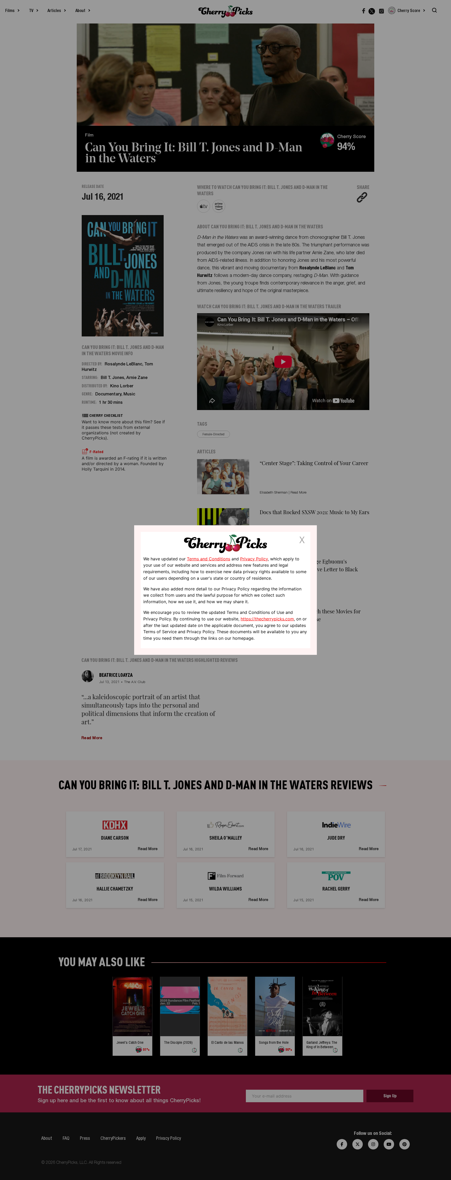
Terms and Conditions (208, 558)
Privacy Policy (254, 558)
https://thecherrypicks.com (267, 618)
